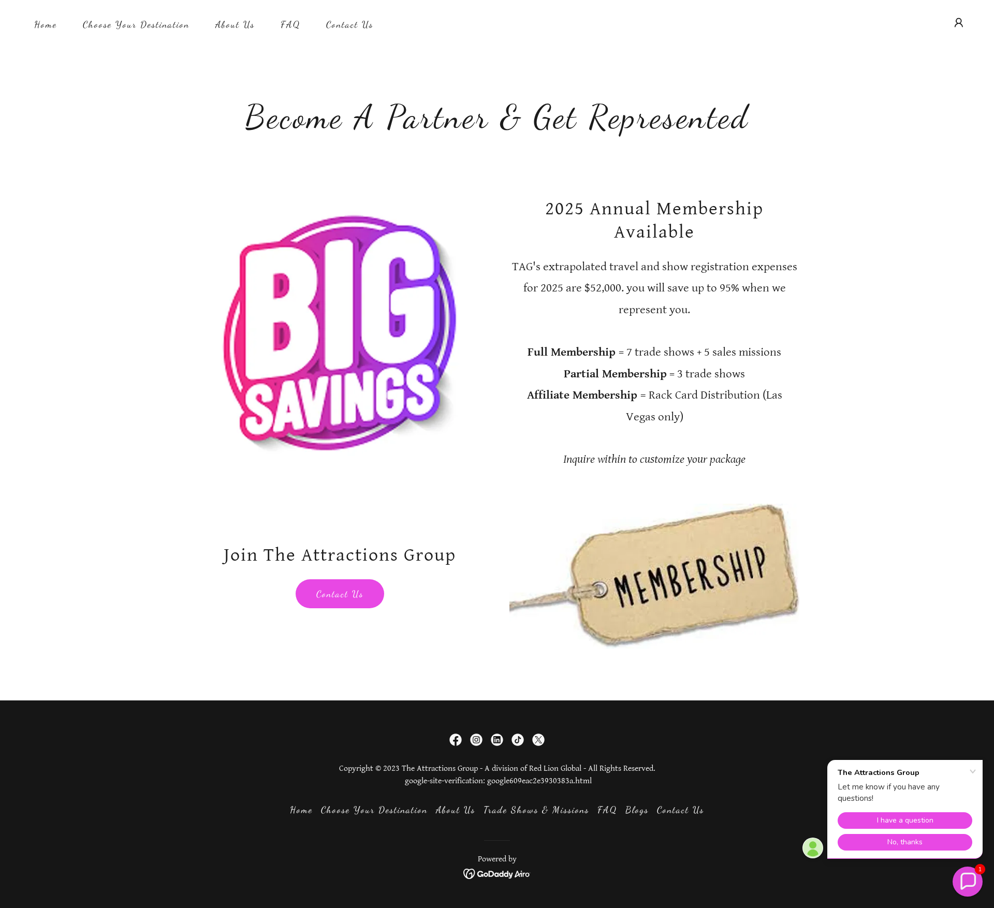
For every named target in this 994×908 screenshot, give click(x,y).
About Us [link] (235, 24)
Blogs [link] (637, 809)
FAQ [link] (290, 24)
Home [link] (45, 24)
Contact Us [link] (349, 24)
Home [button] (301, 809)
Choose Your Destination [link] (136, 24)
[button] (958, 22)
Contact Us (339, 593)
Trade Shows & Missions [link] (536, 809)
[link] (455, 739)
